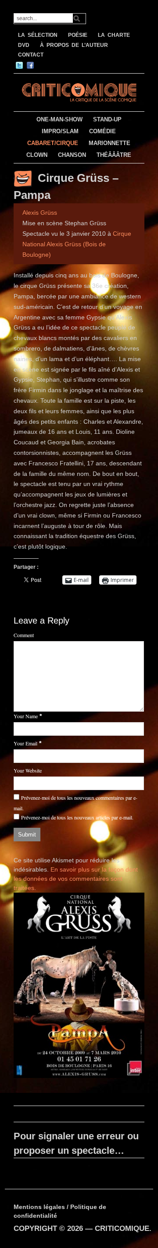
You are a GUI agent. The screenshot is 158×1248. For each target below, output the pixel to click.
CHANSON (72, 155)
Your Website (28, 770)
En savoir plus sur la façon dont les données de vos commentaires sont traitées (76, 878)
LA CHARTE (114, 35)
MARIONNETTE (109, 143)
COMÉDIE (102, 131)
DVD (23, 45)
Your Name (26, 716)
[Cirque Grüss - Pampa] (79, 986)
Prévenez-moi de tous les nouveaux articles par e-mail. (77, 817)
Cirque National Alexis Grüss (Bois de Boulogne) (76, 244)
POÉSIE (77, 35)
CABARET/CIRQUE (52, 143)
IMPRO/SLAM (60, 131)
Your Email (25, 743)
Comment (24, 634)
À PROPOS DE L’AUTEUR (74, 45)
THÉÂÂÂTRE (114, 155)
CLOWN (36, 155)
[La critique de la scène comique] (79, 91)
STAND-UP (107, 119)
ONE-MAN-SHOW (59, 119)
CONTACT (30, 55)
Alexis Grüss (39, 212)
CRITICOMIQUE (122, 1228)
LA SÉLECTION (37, 35)
